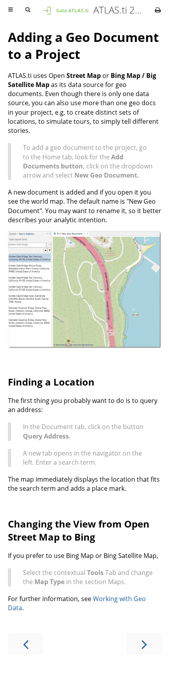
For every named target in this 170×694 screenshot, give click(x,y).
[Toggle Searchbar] (27, 10)
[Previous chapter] (25, 643)
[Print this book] (158, 10)
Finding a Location (51, 381)
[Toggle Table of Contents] (10, 10)
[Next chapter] (144, 643)
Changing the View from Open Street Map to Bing (78, 530)
